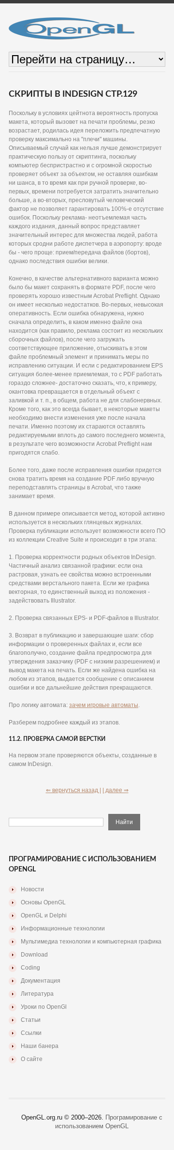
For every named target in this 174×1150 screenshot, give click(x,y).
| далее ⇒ (115, 790)
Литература (37, 993)
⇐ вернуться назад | (73, 790)
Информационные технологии (63, 928)
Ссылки (31, 1033)
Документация (40, 980)
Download (34, 954)
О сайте (32, 1059)
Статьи (31, 1020)
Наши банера (39, 1046)
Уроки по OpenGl (44, 1006)
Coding (30, 967)
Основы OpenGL (43, 902)
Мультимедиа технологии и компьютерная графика (91, 941)
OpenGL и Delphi (44, 915)
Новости (32, 889)
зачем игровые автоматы (103, 705)
